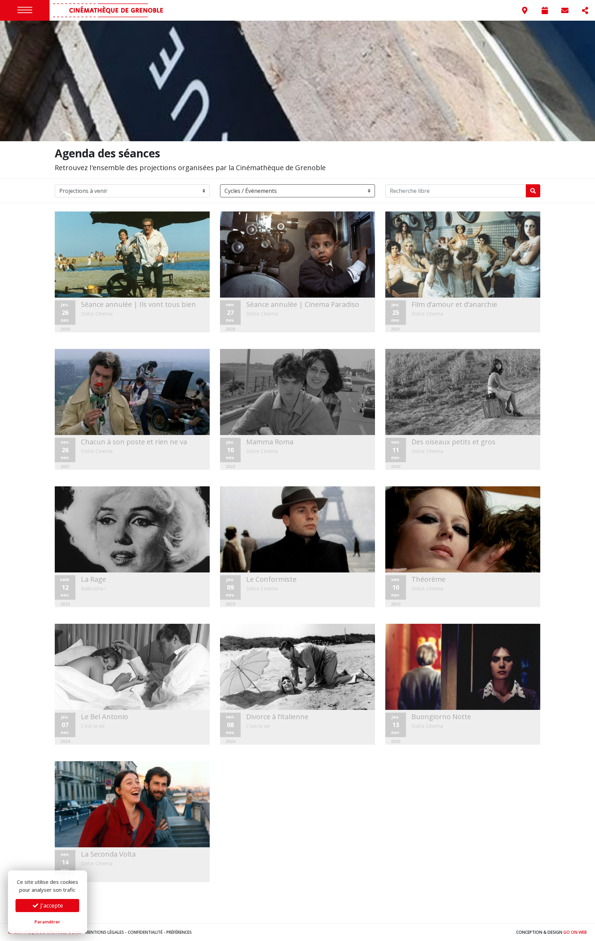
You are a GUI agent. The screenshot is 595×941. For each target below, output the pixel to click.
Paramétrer (47, 922)
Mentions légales (104, 932)
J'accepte (51, 905)
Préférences (179, 932)
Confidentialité (145, 932)
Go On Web (575, 932)
